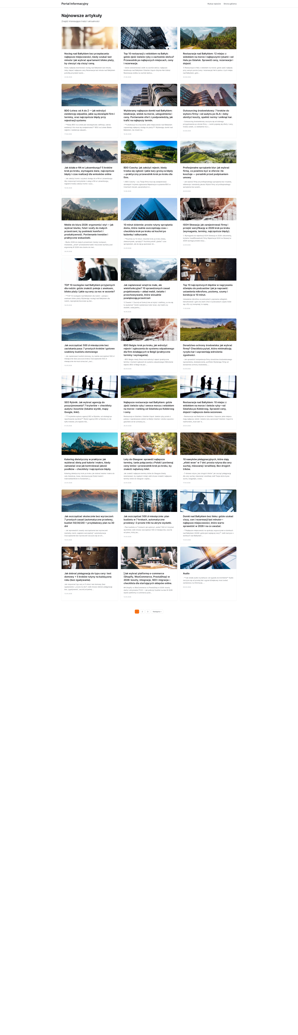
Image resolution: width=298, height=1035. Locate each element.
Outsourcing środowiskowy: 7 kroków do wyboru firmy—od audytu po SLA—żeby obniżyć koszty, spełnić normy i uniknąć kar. (207, 114)
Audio (186, 573)
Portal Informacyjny (74, 3)
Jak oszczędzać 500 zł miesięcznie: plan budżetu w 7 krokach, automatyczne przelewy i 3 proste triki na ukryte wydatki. (148, 519)
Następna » (157, 612)
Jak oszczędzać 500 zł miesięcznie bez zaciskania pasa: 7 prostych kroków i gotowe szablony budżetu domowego (89, 348)
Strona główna (230, 4)
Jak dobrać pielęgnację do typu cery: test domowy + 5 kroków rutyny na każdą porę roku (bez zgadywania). (88, 576)
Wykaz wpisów (214, 4)
